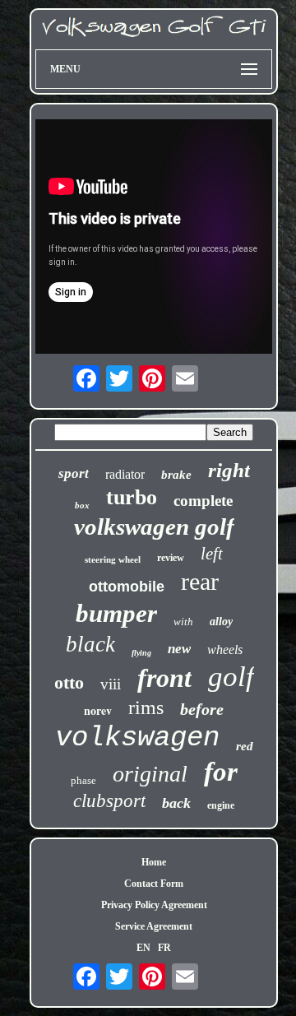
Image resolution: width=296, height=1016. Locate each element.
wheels (225, 649)
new (179, 648)
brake (176, 474)
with (183, 621)
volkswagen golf (154, 526)
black (90, 644)
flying (141, 652)
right (229, 470)
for (221, 771)
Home (153, 862)
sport (73, 473)
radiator (125, 474)
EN (143, 947)
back (176, 803)
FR (164, 947)
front (164, 678)
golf (231, 677)
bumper (116, 613)
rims (146, 707)
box (82, 505)
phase (83, 780)
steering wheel (113, 559)
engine (220, 805)
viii (110, 684)
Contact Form (153, 883)
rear (200, 581)
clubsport (109, 801)
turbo (131, 497)
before (202, 709)
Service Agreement (153, 926)
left (212, 554)
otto (69, 682)
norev (98, 710)
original (150, 773)
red (244, 746)
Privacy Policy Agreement (154, 905)
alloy (221, 621)
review (170, 558)
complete (203, 500)
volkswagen (137, 738)
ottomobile (126, 586)
